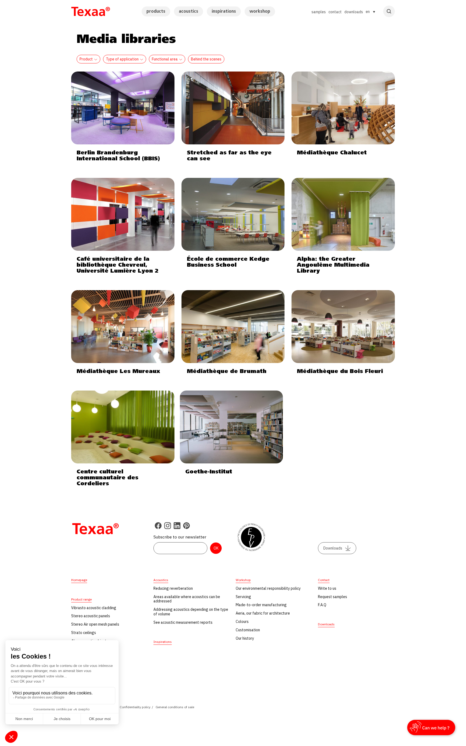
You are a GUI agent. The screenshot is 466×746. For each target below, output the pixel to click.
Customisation (248, 630)
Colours (242, 621)
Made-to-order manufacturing (261, 604)
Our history (245, 638)
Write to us (327, 588)
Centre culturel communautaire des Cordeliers (107, 477)
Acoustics (160, 580)
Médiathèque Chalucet (332, 152)
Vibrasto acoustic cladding (93, 607)
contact (335, 11)
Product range (81, 599)
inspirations (224, 11)
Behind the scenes (206, 59)
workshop (259, 11)
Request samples (332, 596)
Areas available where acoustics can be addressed (186, 599)
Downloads (332, 548)
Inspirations (162, 642)
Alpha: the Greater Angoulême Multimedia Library (333, 265)
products (155, 11)
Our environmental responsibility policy (268, 588)
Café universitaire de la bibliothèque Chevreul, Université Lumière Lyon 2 (117, 265)
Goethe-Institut (208, 471)
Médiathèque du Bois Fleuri (340, 371)
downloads (353, 11)
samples (318, 11)
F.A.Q (322, 604)
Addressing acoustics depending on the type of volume (190, 611)
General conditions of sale (175, 707)
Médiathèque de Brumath (226, 371)
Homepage (79, 580)
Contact (324, 580)
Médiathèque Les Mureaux (118, 371)
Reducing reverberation (173, 588)
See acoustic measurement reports (183, 622)
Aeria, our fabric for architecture (263, 613)
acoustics (188, 11)
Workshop (243, 580)
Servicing (243, 596)
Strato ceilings (83, 632)
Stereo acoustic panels (90, 615)
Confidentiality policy (135, 707)
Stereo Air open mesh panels (95, 624)
